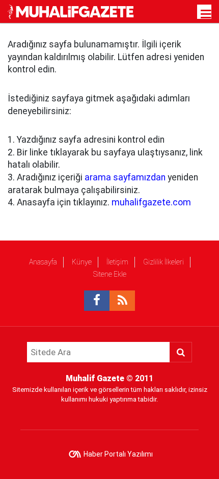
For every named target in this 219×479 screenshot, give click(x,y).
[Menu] (206, 14)
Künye (82, 262)
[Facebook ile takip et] (97, 300)
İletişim (117, 262)
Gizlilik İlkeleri (163, 262)
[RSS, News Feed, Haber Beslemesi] (122, 300)
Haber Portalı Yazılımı (118, 454)
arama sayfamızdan (125, 177)
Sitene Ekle (109, 274)
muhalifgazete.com (151, 202)
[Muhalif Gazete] (72, 11)
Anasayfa (43, 262)
